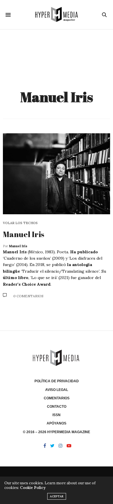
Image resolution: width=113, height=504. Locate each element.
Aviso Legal (56, 390)
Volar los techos (20, 223)
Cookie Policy (32, 487)
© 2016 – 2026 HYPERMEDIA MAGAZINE (56, 432)
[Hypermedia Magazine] (56, 14)
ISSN (56, 415)
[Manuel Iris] (56, 173)
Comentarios (57, 398)
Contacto (56, 407)
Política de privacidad (56, 381)
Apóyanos (56, 423)
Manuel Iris (56, 96)
